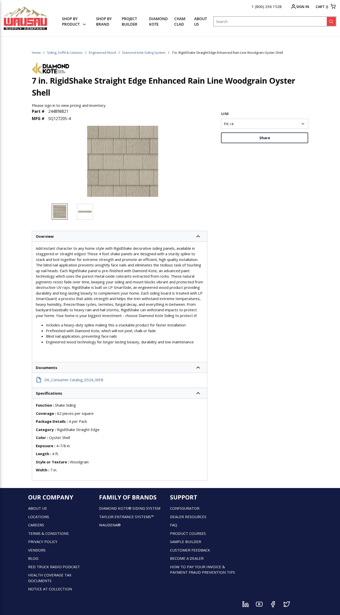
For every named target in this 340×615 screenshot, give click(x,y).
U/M (224, 113)
